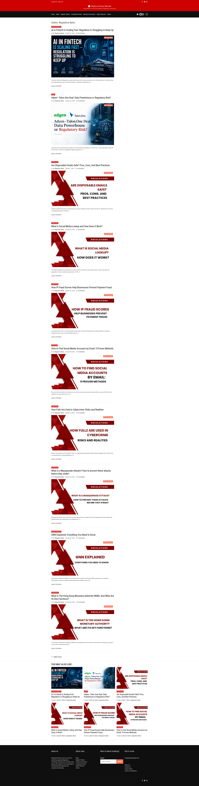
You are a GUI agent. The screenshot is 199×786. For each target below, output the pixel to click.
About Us (60, 1)
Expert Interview (101, 14)
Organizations (55, 592)
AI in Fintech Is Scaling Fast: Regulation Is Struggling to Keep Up (82, 30)
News (57, 14)
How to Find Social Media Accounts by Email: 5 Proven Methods (82, 348)
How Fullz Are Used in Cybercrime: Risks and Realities (77, 409)
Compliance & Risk (76, 14)
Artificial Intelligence (56, 26)
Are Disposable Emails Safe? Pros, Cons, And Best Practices (80, 165)
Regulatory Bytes (59, 33)
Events (109, 14)
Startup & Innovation (81, 762)
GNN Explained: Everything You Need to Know (73, 534)
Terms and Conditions (131, 771)
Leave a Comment (56, 86)
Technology (54, 345)
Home (53, 14)
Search (102, 758)
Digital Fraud (55, 162)
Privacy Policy (128, 769)
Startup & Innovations (89, 14)
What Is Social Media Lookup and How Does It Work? (76, 226)
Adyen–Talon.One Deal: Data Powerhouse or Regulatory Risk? (81, 97)
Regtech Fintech (65, 14)
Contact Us (54, 1)
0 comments (81, 33)
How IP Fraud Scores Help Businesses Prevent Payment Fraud (81, 287)
